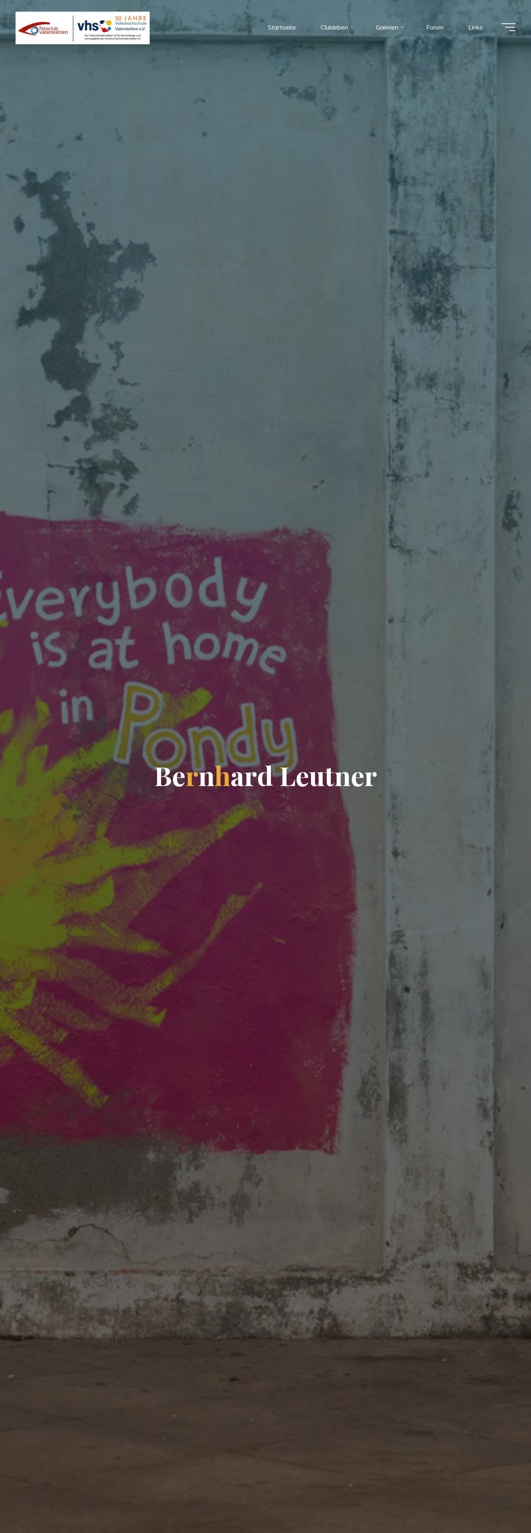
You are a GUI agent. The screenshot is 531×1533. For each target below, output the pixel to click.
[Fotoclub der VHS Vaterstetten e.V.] (83, 27)
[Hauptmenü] (508, 27)
